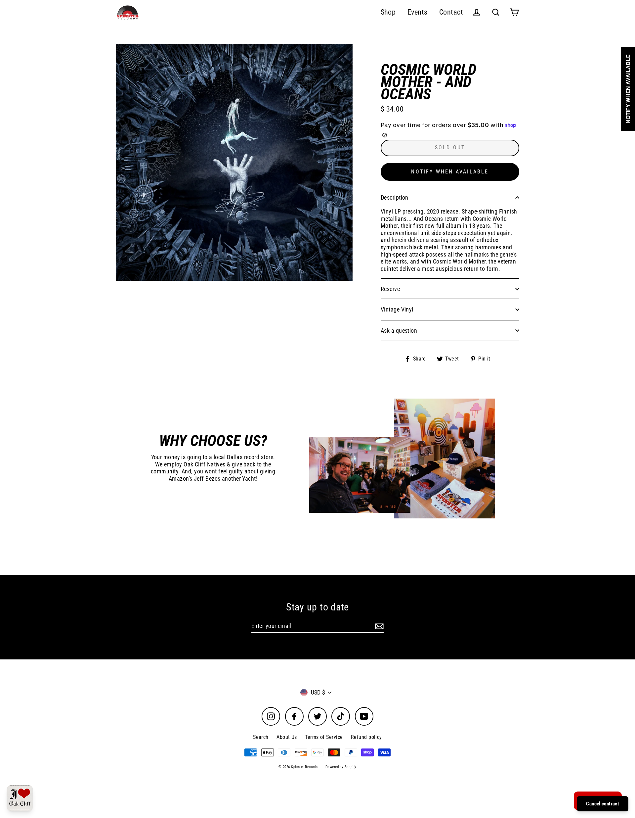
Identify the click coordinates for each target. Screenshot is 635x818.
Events (417, 12)
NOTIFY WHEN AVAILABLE (449, 171)
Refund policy (366, 737)
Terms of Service (324, 737)
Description (394, 197)
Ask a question (399, 330)
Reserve (390, 288)
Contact (451, 12)
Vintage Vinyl (397, 309)
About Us (286, 737)
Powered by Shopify (341, 767)
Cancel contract (602, 804)
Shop (388, 12)
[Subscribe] (378, 626)
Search (261, 737)
